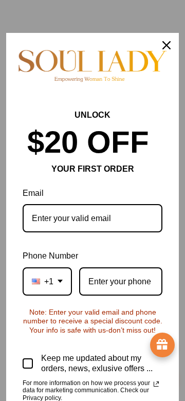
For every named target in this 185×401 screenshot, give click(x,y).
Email (33, 193)
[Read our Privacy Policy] (156, 384)
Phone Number (50, 255)
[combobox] (47, 281)
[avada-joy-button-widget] (162, 345)
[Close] (166, 45)
